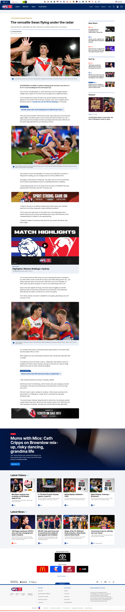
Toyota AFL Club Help (43, 596)
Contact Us (40, 602)
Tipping (103, 6)
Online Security (88, 608)
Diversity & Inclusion (42, 599)
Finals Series (43, 6)
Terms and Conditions (55, 608)
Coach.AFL (66, 593)
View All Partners (61, 576)
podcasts (95, 114)
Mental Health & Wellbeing (44, 593)
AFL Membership (68, 602)
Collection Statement (30, 594)
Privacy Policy (23, 594)
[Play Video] (45, 246)
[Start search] (113, 6)
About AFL (40, 590)
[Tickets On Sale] (45, 413)
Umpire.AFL (66, 596)
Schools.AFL (67, 599)
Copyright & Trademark (77, 608)
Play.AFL (66, 590)
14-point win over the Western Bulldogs (45, 102)
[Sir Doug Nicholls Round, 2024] (45, 197)
